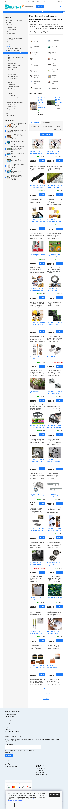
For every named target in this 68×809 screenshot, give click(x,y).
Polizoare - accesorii (13, 76)
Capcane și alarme (12, 36)
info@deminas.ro (11, 764)
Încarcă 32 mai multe (46, 689)
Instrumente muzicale (13, 100)
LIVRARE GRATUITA (11, 115)
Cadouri (9, 111)
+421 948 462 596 (12, 766)
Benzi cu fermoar (12, 67)
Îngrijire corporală (11, 29)
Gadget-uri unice (11, 109)
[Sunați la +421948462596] (7, 1)
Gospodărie (10, 44)
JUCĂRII (8, 113)
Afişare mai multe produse (45, 118)
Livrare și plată (8, 720)
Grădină (9, 41)
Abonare (8, 755)
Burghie (10, 55)
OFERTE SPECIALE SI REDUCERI (14, 20)
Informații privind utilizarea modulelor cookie (16, 725)
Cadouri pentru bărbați (13, 106)
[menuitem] (13, 12)
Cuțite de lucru (11, 95)
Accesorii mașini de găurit (14, 65)
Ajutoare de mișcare (13, 72)
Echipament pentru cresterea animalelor (14, 39)
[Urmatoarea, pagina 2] (46, 693)
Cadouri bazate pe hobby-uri (14, 48)
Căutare (39, 6)
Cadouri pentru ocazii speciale (15, 102)
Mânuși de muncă (12, 63)
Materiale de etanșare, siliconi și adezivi (16, 81)
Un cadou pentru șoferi (13, 50)
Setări (11, 805)
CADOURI (8, 46)
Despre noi (7, 729)
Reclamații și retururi (10, 723)
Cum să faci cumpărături (32, 1)
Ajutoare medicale (11, 27)
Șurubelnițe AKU (12, 91)
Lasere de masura (12, 84)
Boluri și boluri (11, 69)
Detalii (42, 160)
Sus (47, 698)
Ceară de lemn (11, 93)
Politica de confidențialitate (12, 718)
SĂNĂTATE (8, 22)
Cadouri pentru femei (12, 104)
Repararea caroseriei (13, 86)
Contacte (7, 727)
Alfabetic (57, 126)
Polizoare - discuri (12, 78)
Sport (8, 31)
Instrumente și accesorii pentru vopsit (16, 58)
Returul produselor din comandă (13, 731)
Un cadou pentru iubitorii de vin (15, 97)
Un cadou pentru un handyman (16, 53)
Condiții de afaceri (9, 716)
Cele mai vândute (47, 126)
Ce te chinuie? (10, 25)
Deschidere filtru (46, 134)
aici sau (25, 799)
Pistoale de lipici (12, 89)
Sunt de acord (54, 794)
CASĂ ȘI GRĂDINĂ (10, 33)
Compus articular (12, 74)
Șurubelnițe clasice (13, 61)
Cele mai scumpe (35, 126)
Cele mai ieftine (47, 122)
